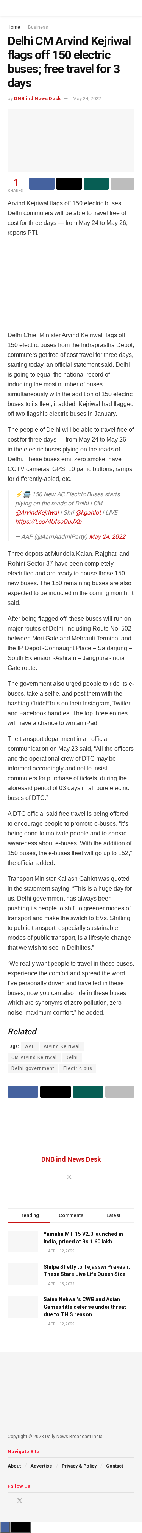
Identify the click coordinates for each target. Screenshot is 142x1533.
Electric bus (77, 1068)
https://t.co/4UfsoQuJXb (48, 521)
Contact (114, 1466)
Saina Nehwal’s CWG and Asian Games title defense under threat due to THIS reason (85, 1306)
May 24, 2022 (87, 98)
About (14, 1466)
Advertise (41, 1466)
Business (38, 27)
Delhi (72, 1057)
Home (14, 27)
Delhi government (33, 1068)
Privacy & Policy (79, 1466)
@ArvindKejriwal (37, 512)
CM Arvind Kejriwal (34, 1057)
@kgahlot (88, 512)
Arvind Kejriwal (62, 1046)
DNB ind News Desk (37, 98)
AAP (30, 1046)
